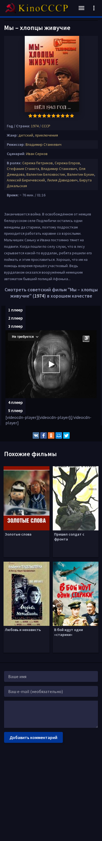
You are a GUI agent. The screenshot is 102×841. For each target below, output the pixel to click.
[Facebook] (43, 435)
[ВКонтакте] (36, 435)
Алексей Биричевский (26, 180)
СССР (46, 125)
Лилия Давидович (62, 180)
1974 (35, 125)
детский (25, 135)
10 (72, 115)
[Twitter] (66, 435)
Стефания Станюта (23, 168)
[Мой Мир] (58, 435)
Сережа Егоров (67, 162)
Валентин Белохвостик (45, 174)
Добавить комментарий (33, 737)
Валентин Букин (80, 174)
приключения (46, 135)
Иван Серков (37, 153)
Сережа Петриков (37, 162)
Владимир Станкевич (43, 144)
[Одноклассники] (51, 435)
